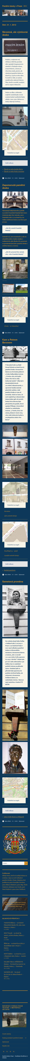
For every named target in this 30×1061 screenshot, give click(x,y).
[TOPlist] (5, 995)
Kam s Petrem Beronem (9, 341)
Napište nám (6, 1046)
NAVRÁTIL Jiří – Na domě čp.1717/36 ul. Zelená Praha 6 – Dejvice (13, 974)
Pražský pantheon (9, 570)
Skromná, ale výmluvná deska (15, 33)
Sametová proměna (12, 581)
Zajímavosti (21, 178)
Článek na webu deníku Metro (13, 169)
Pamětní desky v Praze (12, 6)
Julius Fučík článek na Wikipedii (14, 817)
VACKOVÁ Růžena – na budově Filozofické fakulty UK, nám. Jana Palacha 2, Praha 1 (14, 925)
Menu (25, 6)
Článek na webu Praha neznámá (14, 171)
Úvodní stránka (6, 1034)
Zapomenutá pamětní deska (13, 186)
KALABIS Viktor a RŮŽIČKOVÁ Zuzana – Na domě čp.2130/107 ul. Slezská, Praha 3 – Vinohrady (14, 964)
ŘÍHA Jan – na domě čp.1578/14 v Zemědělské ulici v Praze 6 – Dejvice (14, 946)
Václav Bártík (8, 178)
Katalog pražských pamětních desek (12, 1038)
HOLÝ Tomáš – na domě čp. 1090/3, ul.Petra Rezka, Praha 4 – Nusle (14, 935)
